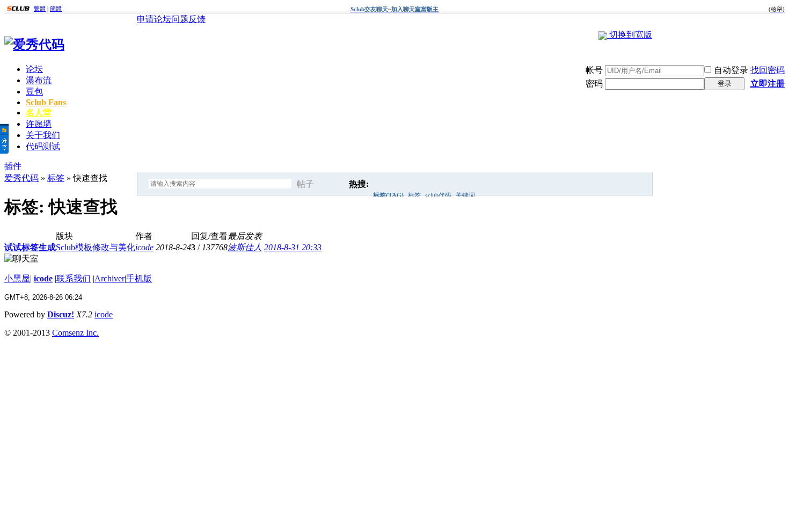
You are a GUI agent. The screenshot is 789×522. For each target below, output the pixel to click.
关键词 (465, 195)
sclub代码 (438, 195)
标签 (414, 195)
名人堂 (39, 112)
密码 (594, 83)
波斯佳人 (245, 247)
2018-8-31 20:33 (293, 247)
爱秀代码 (21, 178)
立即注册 (767, 83)
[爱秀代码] (34, 45)
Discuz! (60, 314)
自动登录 (731, 70)
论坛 (34, 69)
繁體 (40, 8)
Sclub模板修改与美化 (95, 247)
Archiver (109, 278)
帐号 (594, 70)
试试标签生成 (30, 247)
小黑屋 (17, 278)
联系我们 (73, 278)
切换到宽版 (630, 34)
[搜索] (334, 184)
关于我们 (43, 135)
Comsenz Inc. (75, 332)
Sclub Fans (46, 102)
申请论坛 (154, 19)
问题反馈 (188, 19)
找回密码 (767, 70)
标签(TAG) (388, 195)
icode (144, 247)
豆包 (34, 91)
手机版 (139, 278)
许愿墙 (39, 123)
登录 (725, 83)
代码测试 (43, 146)
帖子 (305, 184)
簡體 (56, 8)
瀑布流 (39, 80)
